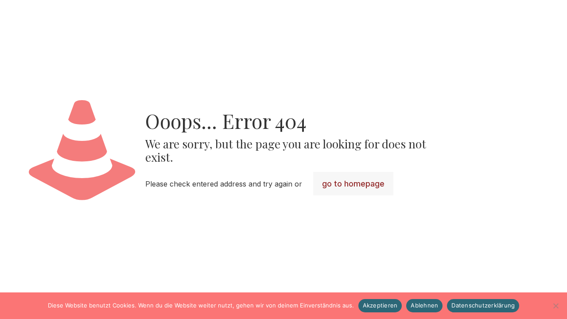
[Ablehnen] (555, 305)
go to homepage (353, 183)
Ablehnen (424, 305)
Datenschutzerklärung (483, 305)
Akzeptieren (380, 305)
